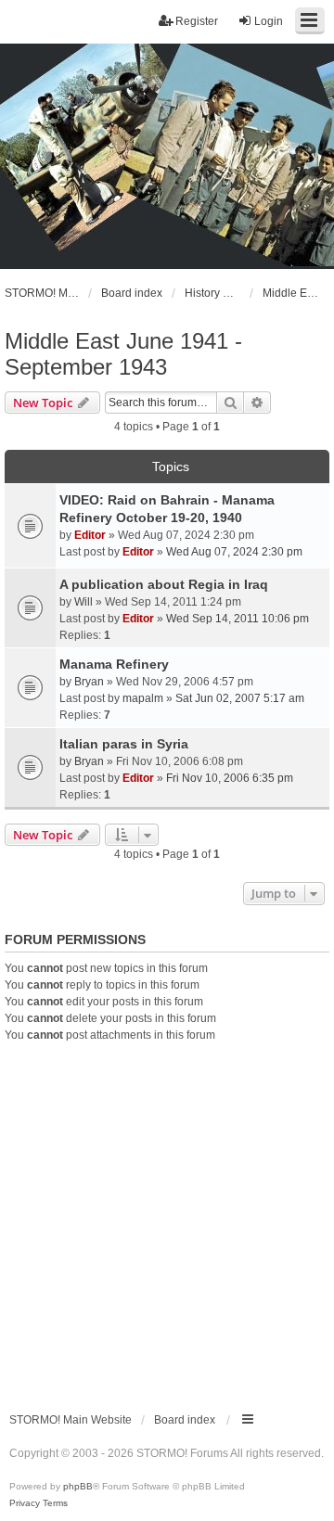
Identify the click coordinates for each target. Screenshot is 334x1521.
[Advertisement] (167, 1220)
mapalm (142, 698)
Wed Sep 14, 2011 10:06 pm (237, 618)
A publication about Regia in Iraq (163, 584)
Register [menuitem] (196, 21)
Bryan (89, 681)
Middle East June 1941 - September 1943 (123, 353)
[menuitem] (24, 1503)
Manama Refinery (114, 664)
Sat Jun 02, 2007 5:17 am (239, 698)
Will (83, 601)
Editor (90, 535)
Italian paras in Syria (123, 743)
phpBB (78, 1486)
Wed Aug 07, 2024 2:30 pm (234, 551)
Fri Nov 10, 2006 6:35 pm (229, 778)
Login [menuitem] (268, 21)
